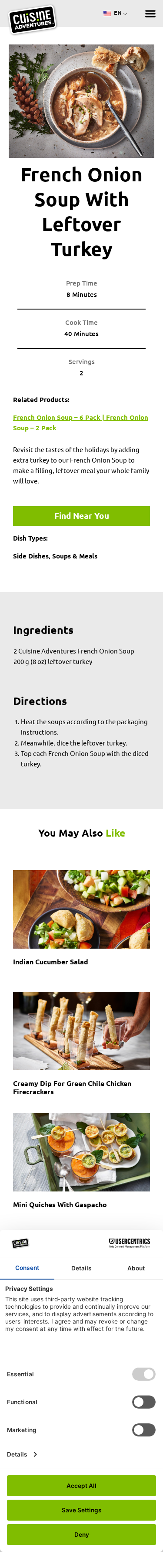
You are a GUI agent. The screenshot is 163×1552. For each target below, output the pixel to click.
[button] (150, 13)
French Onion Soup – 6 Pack (56, 417)
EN (117, 12)
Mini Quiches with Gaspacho (60, 1204)
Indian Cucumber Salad (50, 961)
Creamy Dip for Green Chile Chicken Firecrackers (72, 1087)
